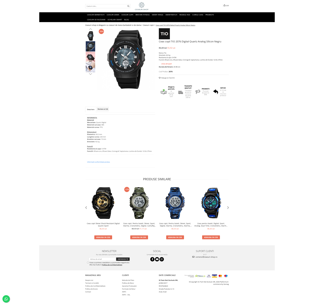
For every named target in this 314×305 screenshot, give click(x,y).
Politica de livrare (91, 289)
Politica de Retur (128, 283)
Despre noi (89, 280)
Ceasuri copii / (149, 25)
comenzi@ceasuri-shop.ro (206, 257)
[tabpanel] (126, 59)
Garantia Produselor (129, 286)
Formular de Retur (128, 289)
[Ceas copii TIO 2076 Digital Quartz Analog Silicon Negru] (126, 59)
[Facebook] (152, 259)
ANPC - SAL (126, 295)
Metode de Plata (128, 280)
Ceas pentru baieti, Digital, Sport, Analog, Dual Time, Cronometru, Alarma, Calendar (211, 224)
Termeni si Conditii (92, 283)
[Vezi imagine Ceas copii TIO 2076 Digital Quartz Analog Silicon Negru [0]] (90, 36)
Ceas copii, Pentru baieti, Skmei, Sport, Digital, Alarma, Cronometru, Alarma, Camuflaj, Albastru (175, 224)
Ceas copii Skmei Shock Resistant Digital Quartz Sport (103, 224)
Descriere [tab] (90, 109)
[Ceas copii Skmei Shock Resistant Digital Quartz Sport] (103, 203)
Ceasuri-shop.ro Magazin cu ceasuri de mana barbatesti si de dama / (114, 25)
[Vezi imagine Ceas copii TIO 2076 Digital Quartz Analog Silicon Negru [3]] (90, 67)
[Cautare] (128, 6)
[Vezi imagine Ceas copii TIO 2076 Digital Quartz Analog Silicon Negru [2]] (90, 57)
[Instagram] (162, 259)
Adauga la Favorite (168, 78)
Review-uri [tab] (103, 109)
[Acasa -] (146, 6)
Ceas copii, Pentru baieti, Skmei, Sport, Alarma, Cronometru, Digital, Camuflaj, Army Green (139, 224)
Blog (126, 19)
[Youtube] (157, 259)
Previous (90, 29)
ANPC (124, 292)
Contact (88, 292)
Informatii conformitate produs (98, 162)
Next (90, 73)
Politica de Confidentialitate (112, 265)
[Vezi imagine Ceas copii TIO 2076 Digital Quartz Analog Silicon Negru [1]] (90, 46)
